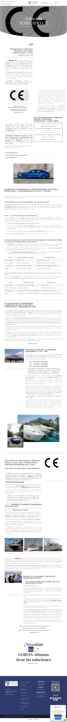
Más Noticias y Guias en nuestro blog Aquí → (35, 628)
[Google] (53, 698)
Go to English (58, 718)
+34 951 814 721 (40, 684)
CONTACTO (56, 2)
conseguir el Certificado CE (15, 140)
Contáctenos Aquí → (18, 112)
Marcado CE (10, 130)
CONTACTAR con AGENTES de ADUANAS (25, 703)
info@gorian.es (41, 689)
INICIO (3, 1)
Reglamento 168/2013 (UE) (11, 157)
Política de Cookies (9, 694)
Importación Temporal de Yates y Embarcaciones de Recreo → (18, 110)
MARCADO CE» (32, 476)
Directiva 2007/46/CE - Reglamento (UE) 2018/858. (16, 155)
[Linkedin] (60, 698)
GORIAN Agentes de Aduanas (20, 510)
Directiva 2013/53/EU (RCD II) (12, 152)
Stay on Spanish (58, 715)
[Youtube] (55, 698)
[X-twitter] (58, 698)
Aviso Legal (8, 689)
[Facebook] (54, 700)
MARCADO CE (25, 487)
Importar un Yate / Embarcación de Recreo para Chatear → (18, 107)
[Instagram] (51, 698)
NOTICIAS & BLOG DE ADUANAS (25, 699)
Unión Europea (21, 486)
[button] (33, 153)
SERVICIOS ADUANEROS (6, 4)
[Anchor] (57, 700)
